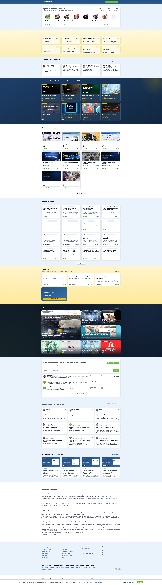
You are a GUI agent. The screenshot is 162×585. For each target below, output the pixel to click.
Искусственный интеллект (47, 569)
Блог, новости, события (87, 553)
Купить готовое (44, 555)
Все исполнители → (116, 61)
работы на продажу (106, 496)
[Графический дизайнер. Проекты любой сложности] (51, 141)
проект (52, 495)
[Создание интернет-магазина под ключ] (110, 161)
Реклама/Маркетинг (69, 565)
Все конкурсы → (117, 271)
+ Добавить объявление (113, 362)
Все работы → (118, 308)
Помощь (104, 546)
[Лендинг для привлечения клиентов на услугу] (71, 141)
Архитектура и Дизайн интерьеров (92, 567)
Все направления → (116, 34)
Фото (62, 567)
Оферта (103, 552)
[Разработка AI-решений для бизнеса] (71, 161)
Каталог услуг (44, 557)
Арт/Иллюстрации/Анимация (82, 565)
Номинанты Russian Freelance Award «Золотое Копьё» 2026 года (62, 81)
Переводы (67, 567)
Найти (116, 370)
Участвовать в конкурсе (67, 551)
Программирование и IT (46, 565)
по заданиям (117, 404)
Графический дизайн (58, 565)
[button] (43, 136)
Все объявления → (81, 393)
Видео (92, 565)
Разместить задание (46, 549)
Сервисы (64, 557)
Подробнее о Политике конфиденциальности (93, 582)
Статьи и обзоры (86, 551)
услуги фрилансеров (66, 496)
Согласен (140, 582)
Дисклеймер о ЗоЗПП (89, 578)
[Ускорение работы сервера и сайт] (71, 180)
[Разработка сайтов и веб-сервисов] (110, 141)
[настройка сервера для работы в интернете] (91, 161)
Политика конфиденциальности (109, 554)
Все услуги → (117, 129)
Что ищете (45, 367)
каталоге (91, 498)
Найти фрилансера (45, 553)
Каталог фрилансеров (49, 33)
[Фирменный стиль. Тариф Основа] (91, 141)
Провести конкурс (54, 298)
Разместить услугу (66, 553)
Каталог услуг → (81, 193)
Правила (104, 550)
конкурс (72, 495)
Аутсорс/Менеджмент (55, 567)
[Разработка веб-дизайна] (51, 161)
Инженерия (46, 567)
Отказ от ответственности (100, 578)
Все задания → (117, 203)
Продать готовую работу (67, 555)
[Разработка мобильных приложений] (51, 180)
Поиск (103, 548)
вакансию (62, 495)
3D (42, 567)
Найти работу (65, 549)
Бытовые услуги (74, 567)
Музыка (81, 567)
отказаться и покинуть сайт (129, 582)
